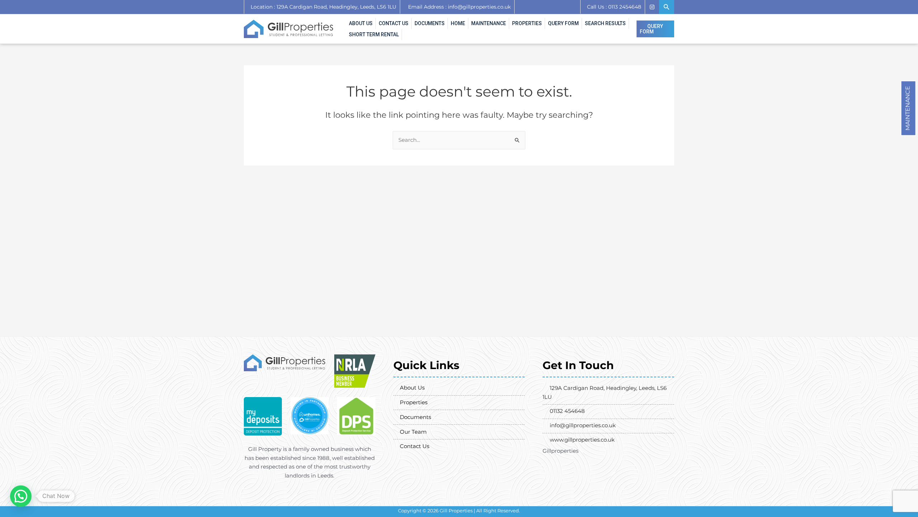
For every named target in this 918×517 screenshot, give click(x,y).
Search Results (605, 23)
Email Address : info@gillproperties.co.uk (459, 7)
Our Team (413, 431)
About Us (361, 23)
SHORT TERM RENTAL (374, 34)
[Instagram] (652, 7)
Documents (430, 23)
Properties (527, 23)
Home (458, 23)
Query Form (563, 23)
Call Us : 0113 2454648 (614, 7)
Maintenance (907, 108)
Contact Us (393, 23)
